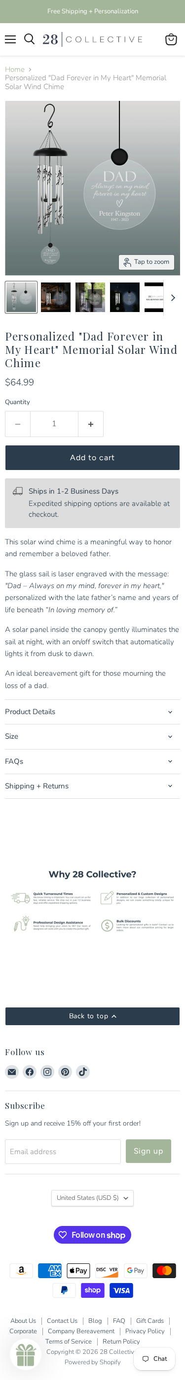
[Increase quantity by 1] (91, 424)
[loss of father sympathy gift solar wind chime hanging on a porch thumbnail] (90, 297)
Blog (95, 1321)
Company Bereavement (81, 1331)
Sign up (149, 1151)
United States (88, 1197)
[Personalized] (21, 297)
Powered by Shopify (93, 1362)
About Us (23, 1321)
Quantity (17, 402)
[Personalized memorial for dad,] (125, 297)
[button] (25, 1354)
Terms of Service (68, 1341)
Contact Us (62, 1321)
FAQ (119, 1321)
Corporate (23, 1331)
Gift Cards (150, 1321)
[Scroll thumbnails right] (171, 298)
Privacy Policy (145, 1331)
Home (15, 69)
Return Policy (121, 1341)
